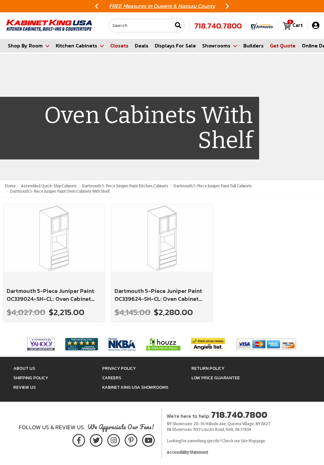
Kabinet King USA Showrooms (135, 387)
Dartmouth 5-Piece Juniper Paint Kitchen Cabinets (125, 186)
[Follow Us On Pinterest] (131, 439)
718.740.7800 (218, 25)
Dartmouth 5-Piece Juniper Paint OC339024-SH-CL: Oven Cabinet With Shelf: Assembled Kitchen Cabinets (50, 295)
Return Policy (207, 368)
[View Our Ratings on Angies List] (208, 343)
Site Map (248, 441)
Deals (141, 45)
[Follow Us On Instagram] (113, 439)
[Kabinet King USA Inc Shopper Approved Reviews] (262, 25)
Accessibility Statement (187, 452)
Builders (253, 45)
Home (10, 186)
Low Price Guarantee (215, 378)
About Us (24, 368)
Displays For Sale (175, 45)
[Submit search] (178, 26)
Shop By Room (25, 45)
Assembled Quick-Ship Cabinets (49, 186)
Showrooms (216, 45)
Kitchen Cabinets (76, 45)
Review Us (24, 387)
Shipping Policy (30, 378)
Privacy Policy (119, 368)
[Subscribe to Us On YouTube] (148, 439)
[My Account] (315, 25)
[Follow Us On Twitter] (96, 439)
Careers (111, 378)
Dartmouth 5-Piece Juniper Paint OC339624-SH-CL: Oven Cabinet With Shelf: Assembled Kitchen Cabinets (158, 295)
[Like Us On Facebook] (78, 439)
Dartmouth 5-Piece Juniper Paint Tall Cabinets (212, 186)
